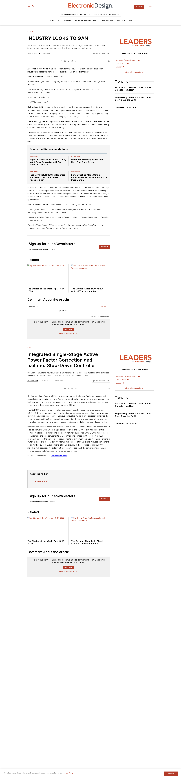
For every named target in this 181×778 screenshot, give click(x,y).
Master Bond (121, 63)
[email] (76, 61)
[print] (109, 61)
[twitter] (69, 61)
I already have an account (69, 333)
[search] (33, 6)
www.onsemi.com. (59, 456)
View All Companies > (134, 72)
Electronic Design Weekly (85, 20)
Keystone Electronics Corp (126, 60)
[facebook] (61, 61)
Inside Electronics (124, 20)
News (29, 348)
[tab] (33, 306)
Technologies (54, 20)
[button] (29, 6)
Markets (67, 20)
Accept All (170, 773)
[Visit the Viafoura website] (104, 316)
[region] (68, 311)
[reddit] (72, 61)
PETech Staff (32, 381)
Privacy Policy (68, 773)
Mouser (119, 67)
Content (30, 31)
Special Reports (106, 20)
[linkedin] (65, 61)
